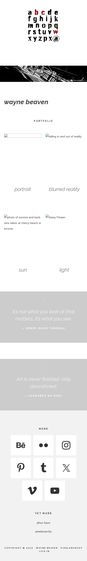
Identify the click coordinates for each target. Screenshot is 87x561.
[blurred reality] (64, 159)
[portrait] (22, 159)
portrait (23, 189)
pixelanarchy (43, 531)
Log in (44, 551)
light (64, 270)
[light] (64, 239)
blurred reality (64, 189)
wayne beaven (43, 25)
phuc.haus (43, 522)
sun (23, 270)
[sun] (22, 239)
